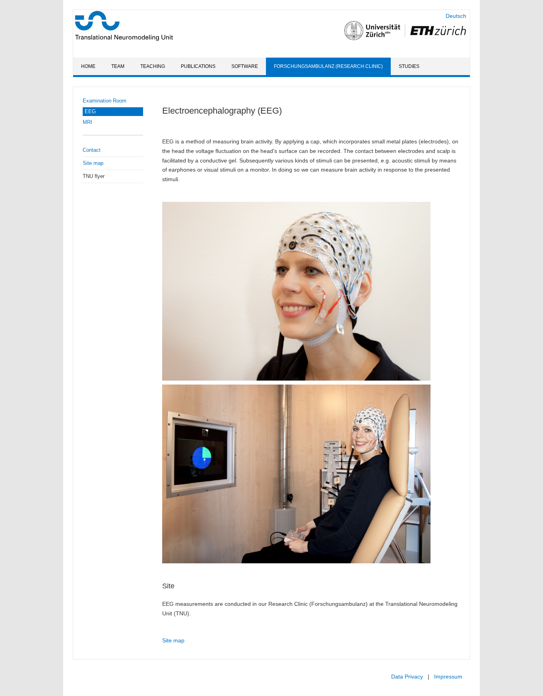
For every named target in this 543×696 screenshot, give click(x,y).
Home (88, 66)
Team (117, 66)
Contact (92, 150)
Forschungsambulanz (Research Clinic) (328, 66)
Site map (93, 163)
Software (244, 66)
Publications (198, 66)
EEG (90, 111)
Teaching (152, 66)
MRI (87, 122)
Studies (409, 66)
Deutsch (456, 16)
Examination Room (104, 101)
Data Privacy (407, 676)
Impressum (448, 676)
